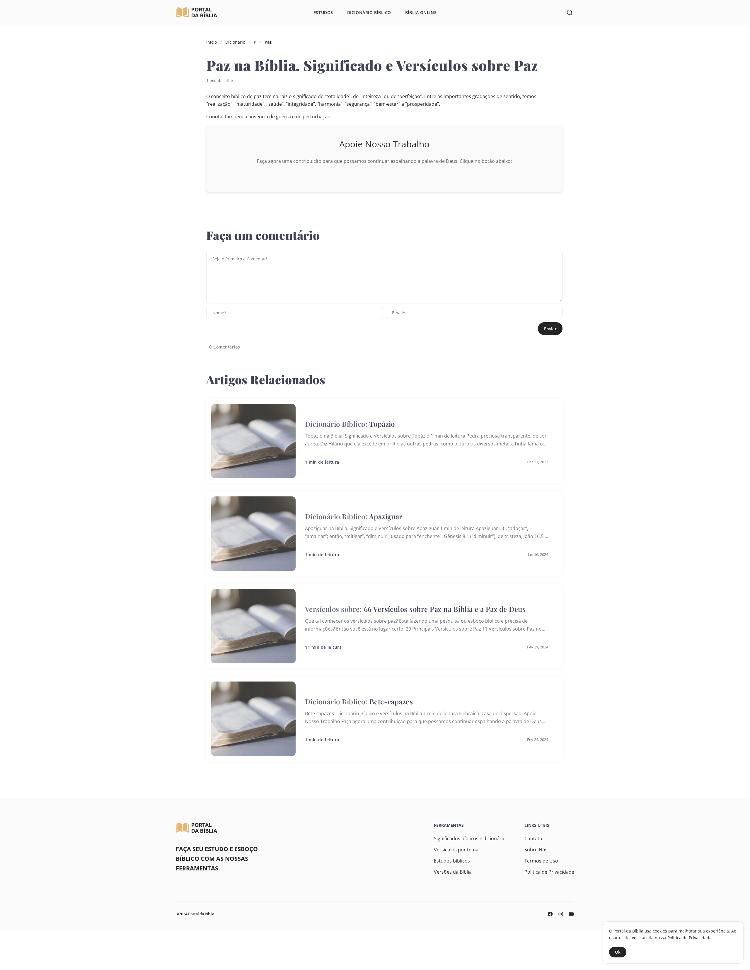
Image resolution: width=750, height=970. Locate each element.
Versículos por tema (456, 849)
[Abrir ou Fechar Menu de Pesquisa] (569, 12)
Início (211, 42)
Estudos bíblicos (452, 861)
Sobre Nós (536, 849)
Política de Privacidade (549, 872)
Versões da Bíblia (453, 872)
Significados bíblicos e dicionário (470, 838)
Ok (618, 952)
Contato (533, 838)
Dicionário (235, 42)
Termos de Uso (541, 861)
